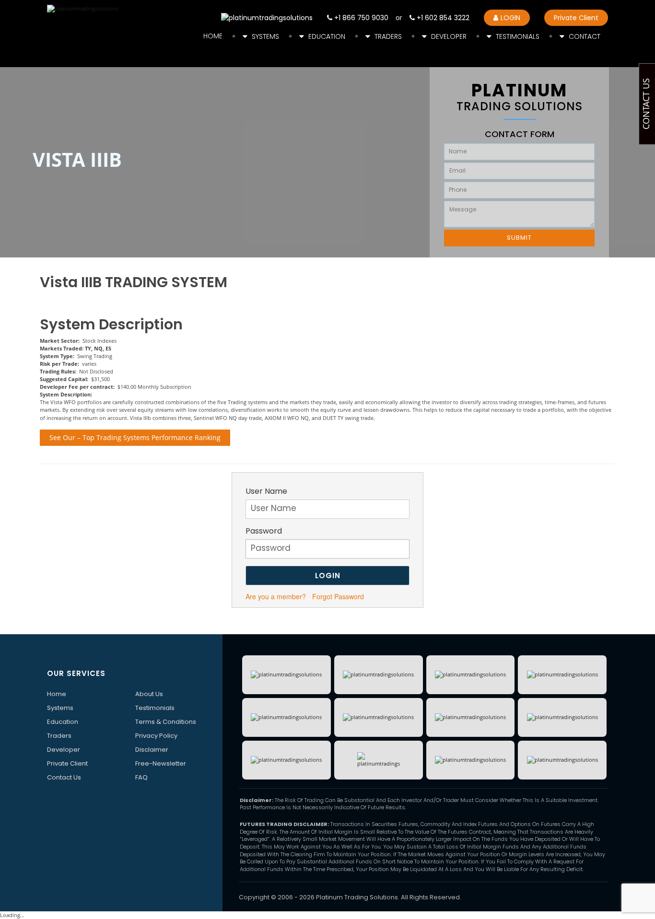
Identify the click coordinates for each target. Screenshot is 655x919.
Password (264, 531)
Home (212, 36)
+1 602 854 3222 (442, 18)
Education (326, 36)
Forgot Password (338, 596)
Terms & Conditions (165, 721)
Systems (265, 36)
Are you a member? (276, 596)
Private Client (576, 18)
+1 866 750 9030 (360, 18)
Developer (449, 36)
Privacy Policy (156, 735)
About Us (149, 693)
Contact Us (64, 777)
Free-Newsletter (160, 763)
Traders (388, 36)
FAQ (141, 777)
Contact (584, 36)
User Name (266, 491)
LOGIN (510, 18)
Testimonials (517, 36)
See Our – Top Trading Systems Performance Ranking (135, 437)
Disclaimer (151, 749)
